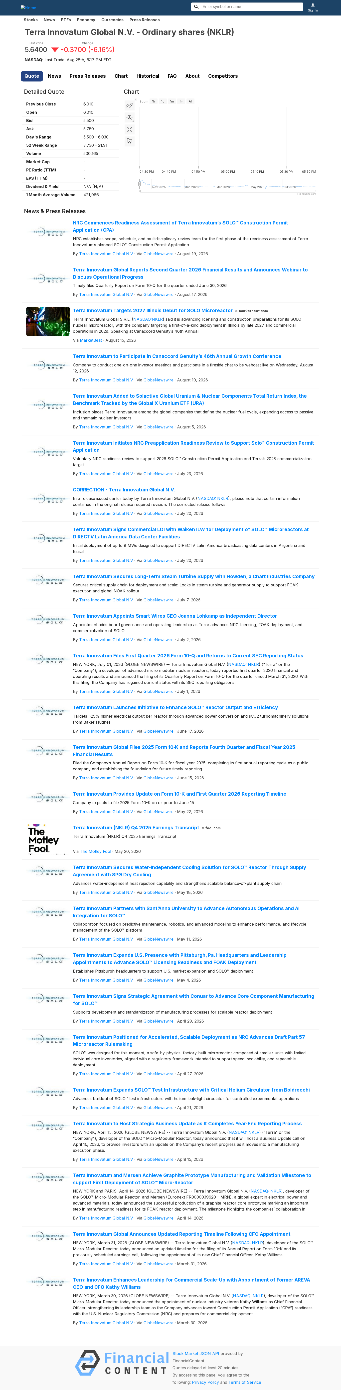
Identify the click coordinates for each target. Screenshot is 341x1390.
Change (87, 43)
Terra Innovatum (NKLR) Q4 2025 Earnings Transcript (147, 828)
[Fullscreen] (130, 129)
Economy (86, 19)
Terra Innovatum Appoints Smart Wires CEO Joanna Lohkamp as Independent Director (175, 616)
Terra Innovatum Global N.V (106, 253)
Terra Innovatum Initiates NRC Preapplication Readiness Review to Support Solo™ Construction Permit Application (193, 446)
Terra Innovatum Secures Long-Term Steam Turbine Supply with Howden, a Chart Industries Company (194, 576)
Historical (148, 76)
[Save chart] (130, 141)
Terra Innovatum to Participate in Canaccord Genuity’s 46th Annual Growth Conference (177, 356)
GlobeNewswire (158, 253)
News (49, 19)
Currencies (112, 19)
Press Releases (145, 19)
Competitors (223, 76)
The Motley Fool (95, 851)
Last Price (36, 43)
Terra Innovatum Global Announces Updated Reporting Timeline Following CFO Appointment (182, 1234)
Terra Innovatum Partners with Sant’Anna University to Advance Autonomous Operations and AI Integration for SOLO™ (186, 912)
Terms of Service (244, 1382)
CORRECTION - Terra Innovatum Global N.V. (124, 490)
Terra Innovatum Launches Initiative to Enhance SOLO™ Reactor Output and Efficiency (175, 707)
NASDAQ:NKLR (148, 319)
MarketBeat (91, 340)
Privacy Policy (205, 1382)
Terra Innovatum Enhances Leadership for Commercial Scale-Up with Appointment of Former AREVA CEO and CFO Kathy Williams (191, 1283)
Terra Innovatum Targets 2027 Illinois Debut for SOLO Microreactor (170, 310)
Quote (31, 76)
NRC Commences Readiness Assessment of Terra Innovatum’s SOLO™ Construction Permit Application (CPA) (180, 226)
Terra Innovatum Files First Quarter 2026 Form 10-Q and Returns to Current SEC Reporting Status (188, 656)
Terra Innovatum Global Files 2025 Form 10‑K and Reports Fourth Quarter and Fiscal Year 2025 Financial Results (184, 750)
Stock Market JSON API (195, 1353)
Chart (121, 76)
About (192, 76)
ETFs (66, 19)
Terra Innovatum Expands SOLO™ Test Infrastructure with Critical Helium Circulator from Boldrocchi (191, 1090)
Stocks (31, 19)
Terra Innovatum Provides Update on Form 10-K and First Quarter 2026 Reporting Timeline (179, 794)
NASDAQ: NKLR (212, 498)
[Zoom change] (130, 117)
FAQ (172, 76)
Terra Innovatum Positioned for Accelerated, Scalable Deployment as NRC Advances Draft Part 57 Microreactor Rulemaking (189, 1040)
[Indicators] (130, 105)
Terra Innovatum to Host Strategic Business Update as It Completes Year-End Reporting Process (187, 1124)
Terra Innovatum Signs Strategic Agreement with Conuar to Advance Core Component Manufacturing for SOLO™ (193, 999)
